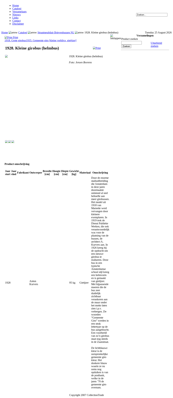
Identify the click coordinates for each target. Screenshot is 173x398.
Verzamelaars (19, 11)
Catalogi (16, 8)
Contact (16, 20)
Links (15, 17)
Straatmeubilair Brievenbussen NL (56, 32)
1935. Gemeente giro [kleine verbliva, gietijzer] (51, 40)
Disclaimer (18, 23)
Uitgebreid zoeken (156, 44)
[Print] (97, 48)
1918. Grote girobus (15, 40)
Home (15, 5)
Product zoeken (129, 38)
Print (15, 37)
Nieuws (16, 14)
